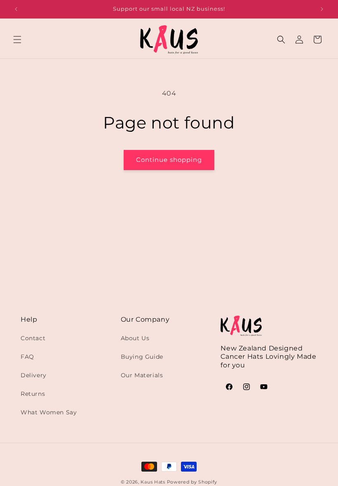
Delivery (34, 375)
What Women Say (49, 412)
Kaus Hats (153, 482)
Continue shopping (169, 160)
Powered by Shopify (192, 482)
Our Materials (142, 375)
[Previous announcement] (16, 9)
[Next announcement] (322, 9)
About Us (135, 338)
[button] (17, 39)
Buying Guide (142, 356)
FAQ (27, 356)
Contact (33, 338)
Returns (33, 393)
